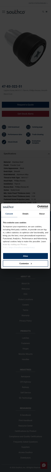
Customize (24, 263)
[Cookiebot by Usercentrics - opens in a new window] (37, 206)
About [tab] (42, 214)
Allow (25, 256)
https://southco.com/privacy (22, 247)
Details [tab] (26, 214)
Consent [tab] (9, 214)
